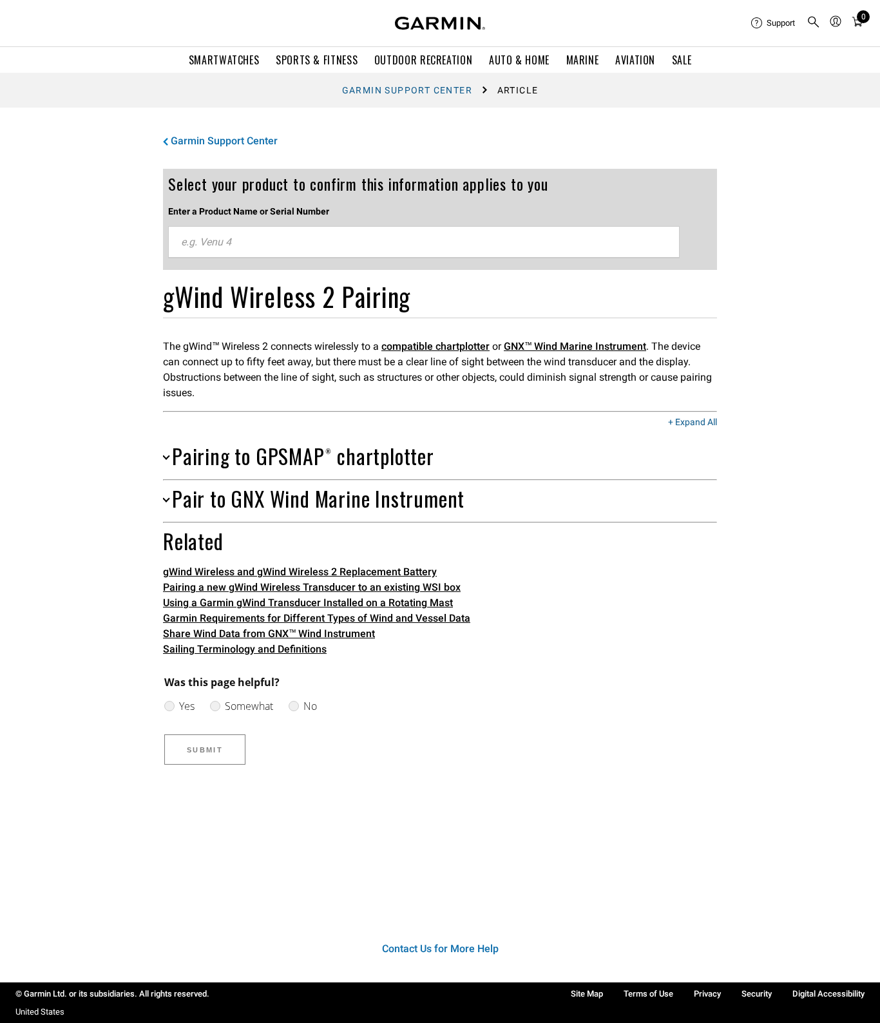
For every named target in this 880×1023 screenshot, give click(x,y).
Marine (582, 60)
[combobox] (424, 242)
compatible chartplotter (435, 346)
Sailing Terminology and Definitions (245, 649)
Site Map (587, 994)
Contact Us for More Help (440, 948)
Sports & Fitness (317, 60)
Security (756, 994)
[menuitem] (773, 23)
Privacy (707, 994)
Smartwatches (224, 60)
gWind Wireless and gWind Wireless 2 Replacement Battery (300, 572)
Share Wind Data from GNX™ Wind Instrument (269, 633)
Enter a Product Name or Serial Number (248, 211)
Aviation (635, 60)
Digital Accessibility (828, 994)
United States (39, 1012)
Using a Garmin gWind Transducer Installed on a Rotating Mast (308, 603)
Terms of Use (648, 994)
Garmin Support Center (407, 90)
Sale (682, 60)
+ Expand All (692, 422)
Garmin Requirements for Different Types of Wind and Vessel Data (316, 618)
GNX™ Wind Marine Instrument (575, 346)
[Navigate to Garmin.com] (440, 23)
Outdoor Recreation (423, 60)
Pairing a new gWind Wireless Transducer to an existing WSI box (312, 587)
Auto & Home (519, 60)
